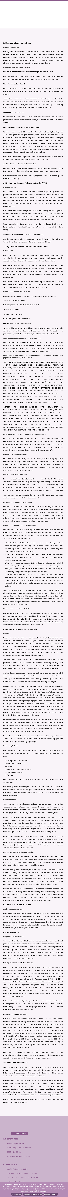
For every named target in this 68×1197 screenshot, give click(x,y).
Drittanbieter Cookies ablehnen (33, 1194)
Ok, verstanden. (16, 1194)
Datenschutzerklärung (50, 1194)
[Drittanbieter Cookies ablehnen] (66, 1190)
